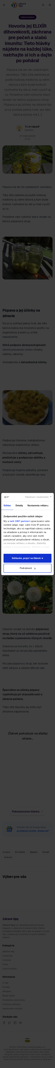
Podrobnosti (26, 568)
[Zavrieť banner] (38, 497)
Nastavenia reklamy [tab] (38, 505)
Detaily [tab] (19, 505)
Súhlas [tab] (7, 505)
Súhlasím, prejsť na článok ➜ (27, 558)
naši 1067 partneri (20, 521)
